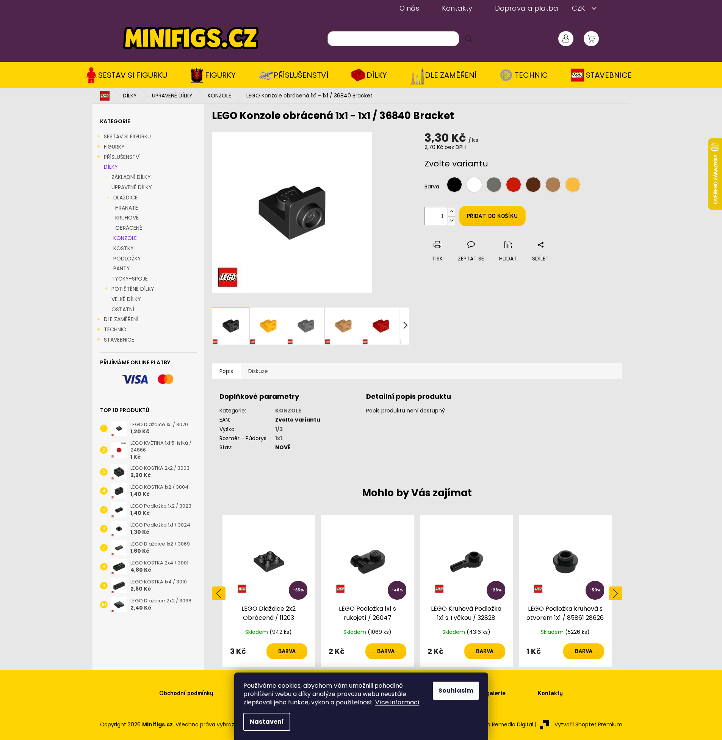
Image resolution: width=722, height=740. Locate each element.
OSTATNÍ (122, 309)
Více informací (397, 702)
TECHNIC (115, 329)
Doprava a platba (526, 8)
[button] (269, 651)
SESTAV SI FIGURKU (127, 136)
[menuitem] (129, 75)
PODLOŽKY (127, 258)
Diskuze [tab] (258, 371)
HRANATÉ (126, 208)
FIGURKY (114, 147)
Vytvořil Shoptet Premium (588, 724)
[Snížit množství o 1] (451, 220)
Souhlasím (456, 690)
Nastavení (267, 721)
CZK (579, 8)
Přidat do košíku (492, 216)
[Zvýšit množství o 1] (451, 211)
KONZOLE (125, 238)
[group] (268, 591)
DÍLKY (111, 167)
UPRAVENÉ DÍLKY (131, 187)
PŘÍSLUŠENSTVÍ (122, 157)
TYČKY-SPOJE (129, 278)
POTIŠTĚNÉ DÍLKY (132, 289)
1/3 (279, 429)
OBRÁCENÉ (128, 228)
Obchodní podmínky (186, 693)
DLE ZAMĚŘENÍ (121, 319)
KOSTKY (123, 248)
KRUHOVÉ (127, 217)
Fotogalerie (490, 693)
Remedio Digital (512, 724)
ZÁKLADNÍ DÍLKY (131, 177)
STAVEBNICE (119, 339)
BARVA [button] (287, 651)
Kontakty (457, 8)
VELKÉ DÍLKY (126, 299)
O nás (409, 8)
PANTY (121, 268)
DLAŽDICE (125, 197)
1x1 (278, 438)
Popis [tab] (226, 371)
